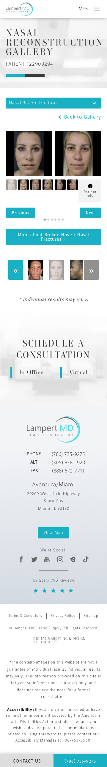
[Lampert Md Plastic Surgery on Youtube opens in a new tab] (47, 559)
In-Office (31, 372)
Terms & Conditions (25, 616)
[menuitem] (21, 559)
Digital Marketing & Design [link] (59, 640)
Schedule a (53, 349)
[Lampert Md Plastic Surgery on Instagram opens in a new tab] (60, 559)
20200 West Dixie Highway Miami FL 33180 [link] (53, 501)
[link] (68, 454)
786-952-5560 (76, 740)
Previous (20, 212)
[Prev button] (15, 270)
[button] (97, 9)
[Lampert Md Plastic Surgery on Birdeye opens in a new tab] (72, 559)
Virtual (78, 372)
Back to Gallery (82, 116)
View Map (54, 532)
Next (90, 212)
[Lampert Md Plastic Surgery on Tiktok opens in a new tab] (85, 559)
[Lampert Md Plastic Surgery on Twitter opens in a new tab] (34, 559)
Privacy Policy (63, 616)
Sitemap (91, 616)
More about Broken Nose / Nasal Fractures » (53, 237)
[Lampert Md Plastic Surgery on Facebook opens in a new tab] (21, 559)
